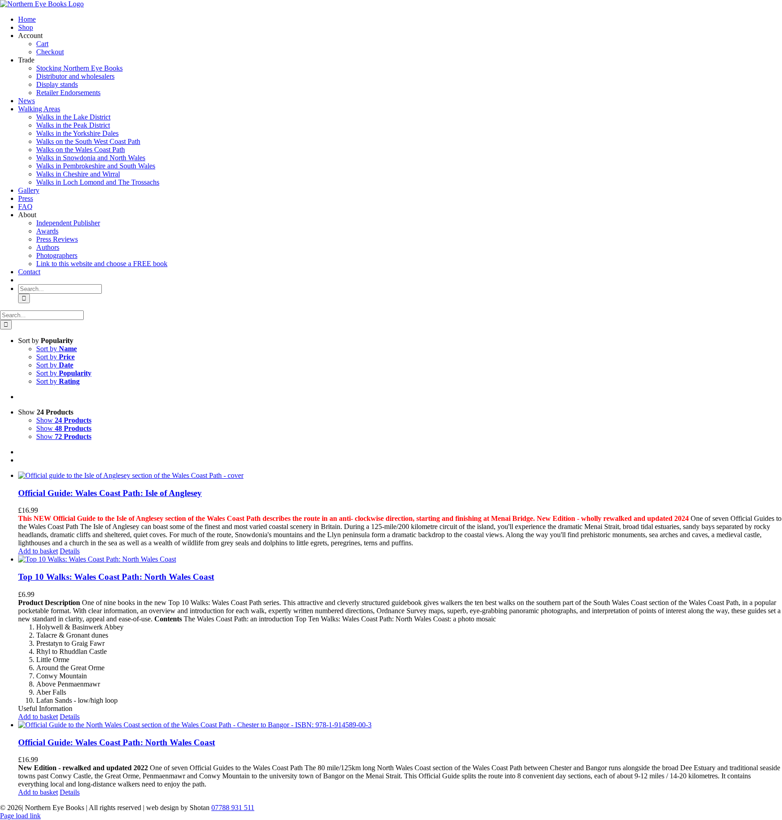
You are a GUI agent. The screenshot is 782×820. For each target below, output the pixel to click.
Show (63, 420)
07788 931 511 (232, 807)
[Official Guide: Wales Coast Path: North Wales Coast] (400, 725)
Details (70, 551)
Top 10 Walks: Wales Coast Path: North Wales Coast (116, 577)
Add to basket (38, 551)
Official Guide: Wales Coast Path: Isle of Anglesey (110, 493)
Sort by (56, 349)
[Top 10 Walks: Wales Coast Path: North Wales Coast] (400, 559)
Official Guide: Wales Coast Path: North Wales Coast (116, 742)
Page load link (20, 816)
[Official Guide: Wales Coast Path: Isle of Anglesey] (400, 476)
